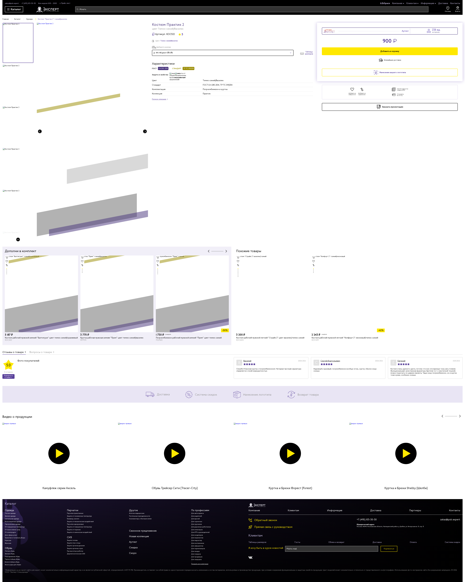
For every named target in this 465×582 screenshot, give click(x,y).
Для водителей (196, 516)
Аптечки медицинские (136, 513)
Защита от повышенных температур (79, 527)
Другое (133, 510)
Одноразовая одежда (12, 524)
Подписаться (389, 549)
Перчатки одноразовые (75, 524)
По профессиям (200, 510)
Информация (427, 3)
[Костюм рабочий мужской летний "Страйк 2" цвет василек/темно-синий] (272, 293)
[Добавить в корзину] (7, 257)
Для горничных (196, 521)
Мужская (8, 540)
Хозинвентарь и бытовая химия (140, 519)
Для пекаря (195, 551)
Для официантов (197, 546)
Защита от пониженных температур (79, 516)
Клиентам (411, 3)
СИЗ (69, 537)
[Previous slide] (40, 131)
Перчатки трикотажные (75, 513)
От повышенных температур (15, 527)
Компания (397, 3)
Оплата (413, 542)
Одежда (9, 510)
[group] (92, 132)
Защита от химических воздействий (79, 532)
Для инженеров (197, 530)
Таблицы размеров (257, 542)
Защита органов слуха (75, 548)
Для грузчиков (196, 524)
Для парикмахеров (198, 549)
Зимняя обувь (10, 554)
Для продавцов (196, 557)
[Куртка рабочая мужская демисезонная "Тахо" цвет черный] (192, 293)
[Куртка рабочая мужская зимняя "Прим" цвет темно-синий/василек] (41, 293)
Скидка (133, 547)
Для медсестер (196, 540)
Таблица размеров (309, 53)
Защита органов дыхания (76, 546)
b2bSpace (385, 3)
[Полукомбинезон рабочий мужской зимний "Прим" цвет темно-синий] (116, 293)
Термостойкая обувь (12, 559)
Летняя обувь (10, 551)
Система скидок (452, 542)
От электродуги (10, 532)
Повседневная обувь (12, 557)
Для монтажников (197, 543)
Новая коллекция (139, 536)
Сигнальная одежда (12, 519)
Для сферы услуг (11, 535)
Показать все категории (199, 564)
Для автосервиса (197, 513)
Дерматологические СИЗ (76, 554)
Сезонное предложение (143, 530)
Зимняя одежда (10, 516)
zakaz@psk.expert (12, 3)
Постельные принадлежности (139, 516)
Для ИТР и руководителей (200, 532)
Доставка (443, 3)
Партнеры (415, 510)
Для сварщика (196, 559)
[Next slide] (18, 239)
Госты (297, 542)
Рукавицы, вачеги (73, 519)
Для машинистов (197, 538)
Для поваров (196, 554)
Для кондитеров (197, 535)
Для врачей (195, 519)
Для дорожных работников (201, 527)
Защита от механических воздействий (80, 521)
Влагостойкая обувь (12, 562)
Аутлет (133, 542)
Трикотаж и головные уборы (15, 538)
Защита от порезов (74, 530)
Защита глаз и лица (73, 543)
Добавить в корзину (389, 51)
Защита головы (72, 540)
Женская (8, 543)
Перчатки (72, 510)
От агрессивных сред (12, 530)
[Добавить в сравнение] (7, 265)
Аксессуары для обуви (13, 565)
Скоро (132, 553)
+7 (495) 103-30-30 (29, 3)
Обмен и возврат (336, 542)
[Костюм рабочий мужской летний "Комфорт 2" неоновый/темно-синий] (348, 293)
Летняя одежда (10, 513)
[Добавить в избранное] (7, 261)
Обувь (8, 548)
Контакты (455, 3)
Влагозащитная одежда (13, 521)
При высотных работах (75, 551)
